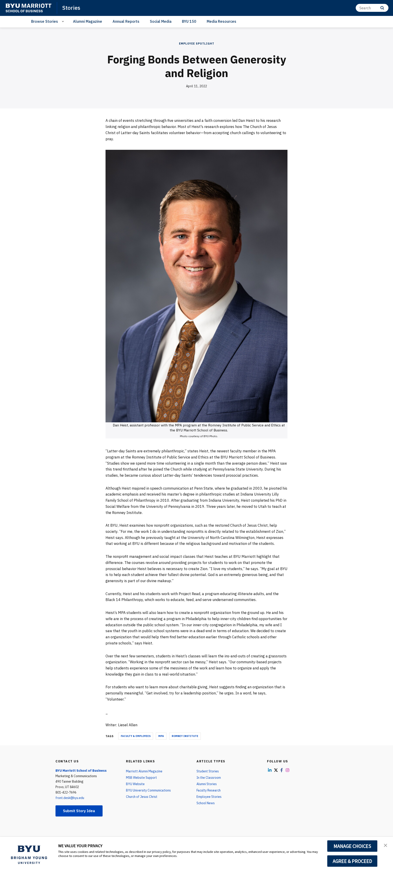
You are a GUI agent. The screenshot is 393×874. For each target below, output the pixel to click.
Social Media (160, 21)
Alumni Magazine (87, 21)
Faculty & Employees (136, 736)
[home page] (28, 8)
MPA (161, 736)
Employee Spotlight (196, 43)
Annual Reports (126, 21)
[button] (385, 845)
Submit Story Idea (79, 811)
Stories (71, 7)
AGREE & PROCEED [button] (352, 861)
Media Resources (221, 21)
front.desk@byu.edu (69, 798)
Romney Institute (185, 736)
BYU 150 (189, 21)
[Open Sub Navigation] (63, 21)
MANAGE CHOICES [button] (352, 846)
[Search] (382, 8)
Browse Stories (44, 21)
